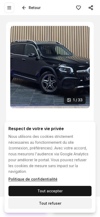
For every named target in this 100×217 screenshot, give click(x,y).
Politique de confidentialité (32, 179)
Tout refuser (50, 203)
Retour (35, 7)
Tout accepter (50, 191)
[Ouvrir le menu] (9, 8)
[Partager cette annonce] (91, 8)
